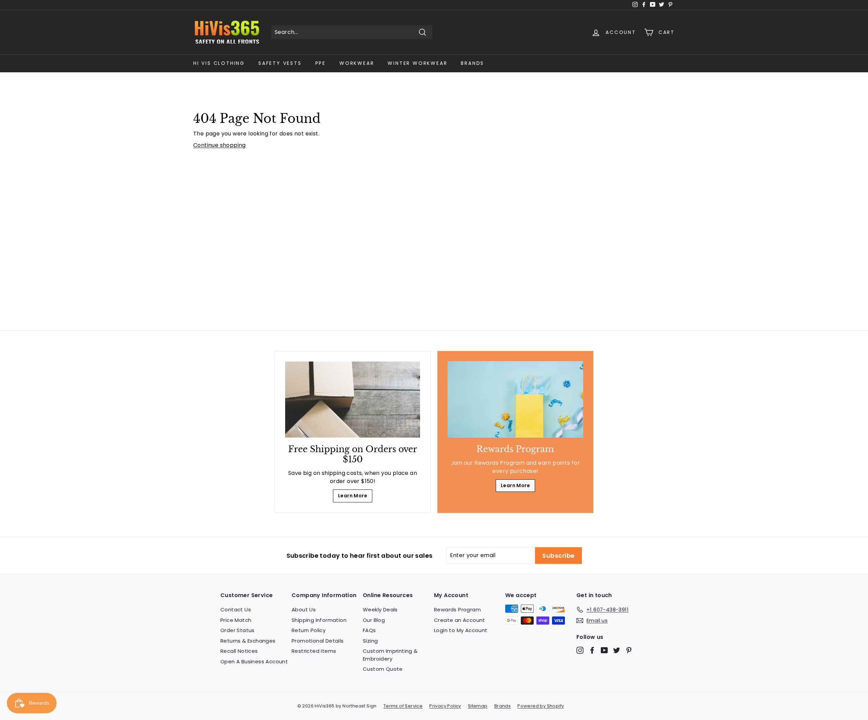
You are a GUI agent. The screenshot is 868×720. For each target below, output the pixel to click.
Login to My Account (461, 630)
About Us (304, 609)
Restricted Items (314, 650)
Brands (472, 63)
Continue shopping (219, 145)
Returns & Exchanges (248, 640)
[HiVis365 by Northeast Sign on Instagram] (580, 650)
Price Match (235, 620)
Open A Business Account (254, 661)
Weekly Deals (380, 609)
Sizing (370, 640)
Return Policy (309, 630)
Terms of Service (402, 706)
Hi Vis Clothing (219, 63)
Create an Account (459, 620)
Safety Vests (280, 63)
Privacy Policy (445, 706)
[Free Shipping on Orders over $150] (352, 400)
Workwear (356, 63)
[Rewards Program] (515, 399)
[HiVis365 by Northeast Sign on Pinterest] (628, 650)
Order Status (237, 630)
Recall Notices (239, 650)
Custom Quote (383, 668)
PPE (320, 63)
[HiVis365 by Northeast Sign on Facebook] (592, 650)
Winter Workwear (417, 63)
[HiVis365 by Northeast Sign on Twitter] (616, 650)
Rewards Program (457, 609)
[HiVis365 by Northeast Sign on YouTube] (604, 650)
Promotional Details (318, 640)
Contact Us (235, 609)
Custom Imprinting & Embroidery (390, 654)
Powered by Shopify (540, 706)
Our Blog (374, 620)
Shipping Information (319, 620)
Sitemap (478, 706)
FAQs (369, 630)
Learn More (352, 495)
